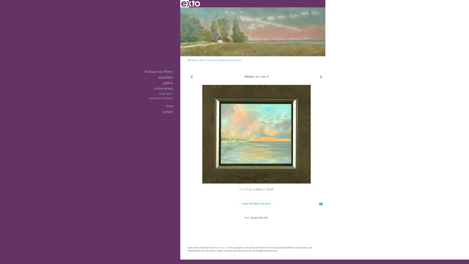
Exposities (165, 77)
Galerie (168, 82)
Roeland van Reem (159, 71)
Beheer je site (196, 60)
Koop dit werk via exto (256, 203)
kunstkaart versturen (161, 98)
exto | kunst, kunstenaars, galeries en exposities (190, 3)
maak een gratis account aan (224, 60)
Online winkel (163, 88)
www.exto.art (221, 247)
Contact (167, 111)
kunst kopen (166, 93)
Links (169, 106)
